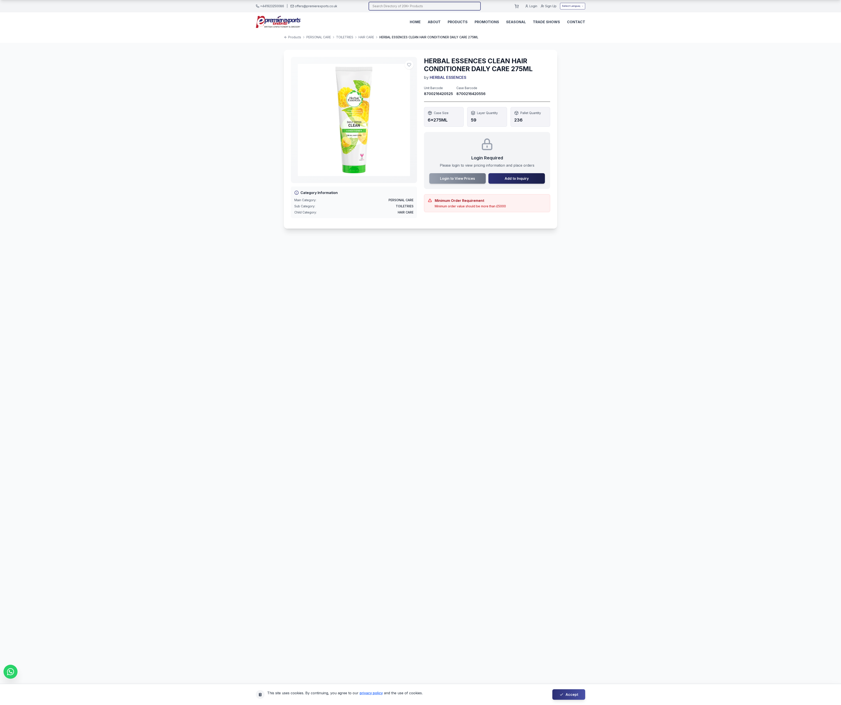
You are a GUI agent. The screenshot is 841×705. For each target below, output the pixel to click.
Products (458, 22)
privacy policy (371, 693)
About (434, 22)
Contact (576, 22)
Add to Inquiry (517, 178)
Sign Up (551, 6)
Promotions (487, 22)
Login (533, 6)
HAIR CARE (366, 37)
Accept (571, 694)
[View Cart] (516, 6)
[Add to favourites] (409, 64)
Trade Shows (546, 22)
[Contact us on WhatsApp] (11, 672)
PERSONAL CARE (318, 37)
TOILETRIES (344, 37)
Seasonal (516, 22)
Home (415, 22)
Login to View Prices (457, 178)
